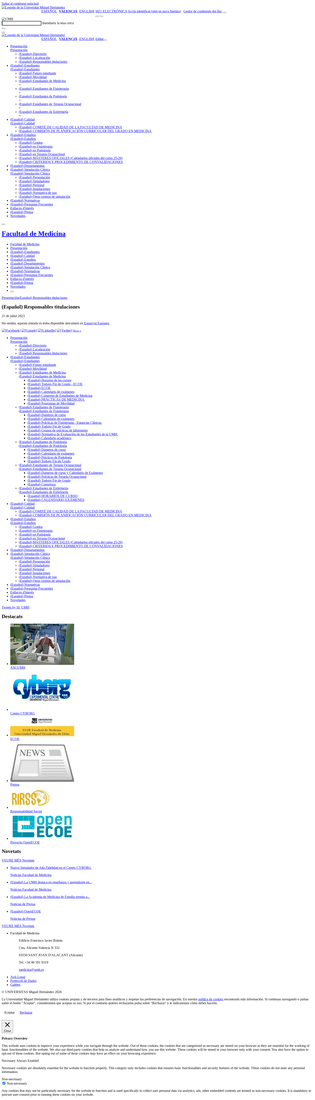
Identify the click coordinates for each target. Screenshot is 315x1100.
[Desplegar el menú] (101, 16)
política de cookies (210, 999)
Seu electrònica (111, 11)
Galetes (15, 984)
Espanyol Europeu (96, 323)
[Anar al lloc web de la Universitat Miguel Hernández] (33, 7)
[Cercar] (3, 28)
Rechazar (26, 1012)
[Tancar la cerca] (3, 32)
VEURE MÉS (18, 860)
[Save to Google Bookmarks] (29, 330)
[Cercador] (224, 12)
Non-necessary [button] (12, 1079)
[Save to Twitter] (64, 330)
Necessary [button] (9, 1061)
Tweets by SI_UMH (15, 607)
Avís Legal (17, 977)
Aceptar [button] (9, 1012)
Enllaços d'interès (22, 208)
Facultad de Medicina (34, 233)
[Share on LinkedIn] (47, 330)
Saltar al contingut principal (20, 3)
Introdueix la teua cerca (58, 23)
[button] (18, 50)
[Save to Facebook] (11, 330)
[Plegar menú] (105, 40)
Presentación (18, 46)
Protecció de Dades (23, 981)
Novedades (18, 216)
